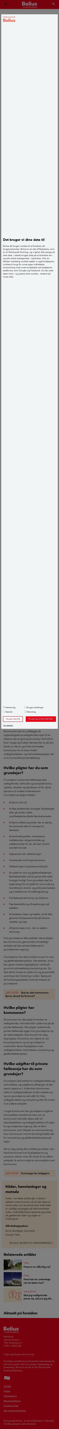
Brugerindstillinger (35, 707)
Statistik (8, 712)
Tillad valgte (13, 719)
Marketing (31, 712)
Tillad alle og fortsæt (40, 719)
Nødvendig (10, 707)
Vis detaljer (8, 725)
